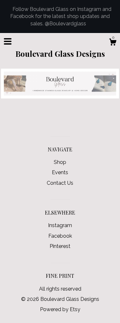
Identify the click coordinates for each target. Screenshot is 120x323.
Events (60, 172)
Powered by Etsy (60, 309)
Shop (60, 162)
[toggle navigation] (8, 41)
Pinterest (60, 246)
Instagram (60, 225)
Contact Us (60, 183)
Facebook (60, 236)
